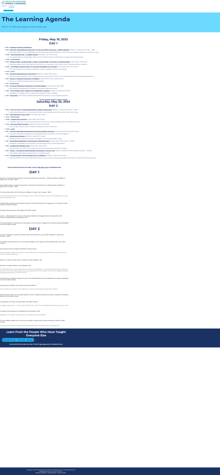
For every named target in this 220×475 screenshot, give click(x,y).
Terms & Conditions (41, 472)
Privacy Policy (62, 472)
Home (4, 6)
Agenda (11, 6)
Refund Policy (52, 472)
